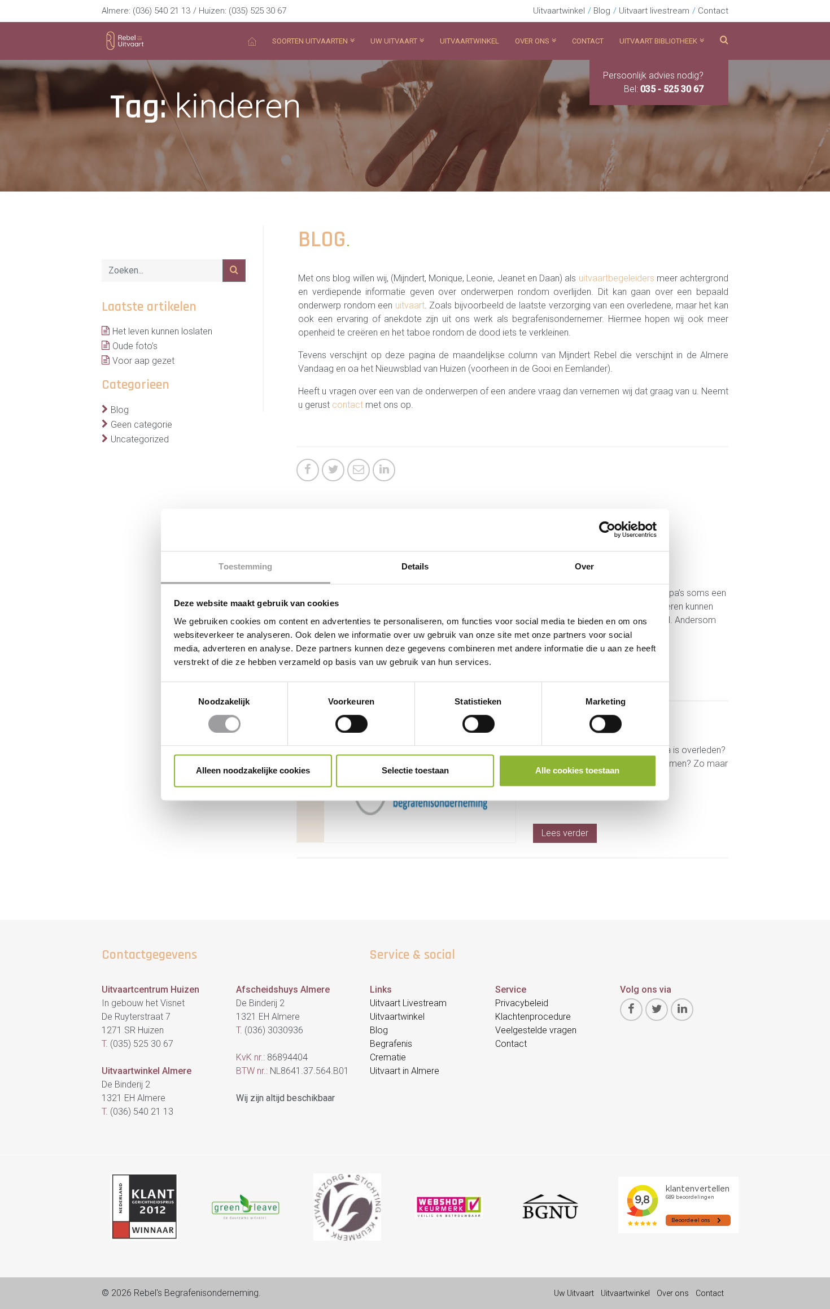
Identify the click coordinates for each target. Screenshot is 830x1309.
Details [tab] (415, 566)
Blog (601, 11)
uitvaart (410, 305)
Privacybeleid (521, 1003)
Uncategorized (140, 439)
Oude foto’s (135, 346)
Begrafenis (391, 1043)
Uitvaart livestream (654, 11)
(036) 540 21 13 (161, 11)
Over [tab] (584, 566)
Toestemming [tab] (245, 566)
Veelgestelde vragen (535, 1030)
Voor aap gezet (143, 360)
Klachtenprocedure (533, 1016)
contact (347, 404)
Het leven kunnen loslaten (162, 331)
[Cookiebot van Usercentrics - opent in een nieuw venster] (607, 529)
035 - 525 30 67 (672, 89)
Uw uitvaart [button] (393, 41)
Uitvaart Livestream (408, 1003)
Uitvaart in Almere (404, 1071)
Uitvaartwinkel (559, 11)
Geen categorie (141, 424)
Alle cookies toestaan (577, 771)
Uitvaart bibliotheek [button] (658, 41)
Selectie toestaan (415, 771)
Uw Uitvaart (574, 1293)
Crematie (388, 1057)
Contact (713, 11)
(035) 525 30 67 (257, 11)
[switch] (351, 724)
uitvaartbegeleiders (616, 278)
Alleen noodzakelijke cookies (253, 771)
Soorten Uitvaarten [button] (310, 41)
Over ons (673, 1293)
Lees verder (564, 833)
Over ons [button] (532, 41)
